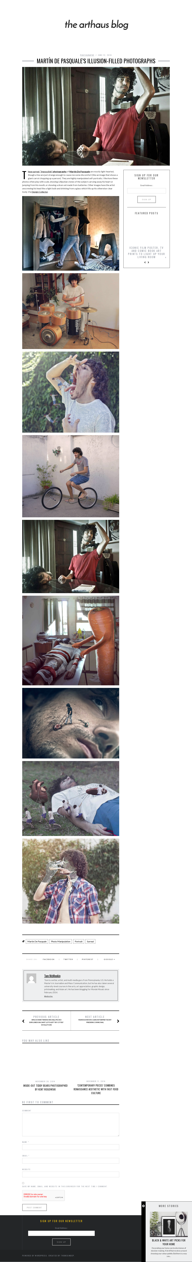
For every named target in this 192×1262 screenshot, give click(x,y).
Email (26, 1155)
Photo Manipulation (60, 941)
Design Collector (40, 191)
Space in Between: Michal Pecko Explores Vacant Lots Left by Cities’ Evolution (46, 1020)
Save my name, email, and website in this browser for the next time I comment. (65, 1186)
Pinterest (87, 959)
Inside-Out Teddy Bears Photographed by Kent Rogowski (45, 1087)
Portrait (79, 941)
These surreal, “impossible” (47, 171)
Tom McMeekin (52, 975)
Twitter (68, 959)
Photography (87, 55)
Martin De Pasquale (37, 941)
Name (25, 1142)
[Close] (143, 1206)
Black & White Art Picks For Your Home (168, 1242)
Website (48, 996)
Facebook (49, 959)
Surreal (90, 941)
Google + (109, 959)
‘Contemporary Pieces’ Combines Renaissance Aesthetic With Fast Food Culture (96, 1089)
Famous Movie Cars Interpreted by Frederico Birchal (94, 1019)
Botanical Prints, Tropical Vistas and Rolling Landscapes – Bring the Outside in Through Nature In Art (146, 254)
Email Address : (146, 185)
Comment (26, 1110)
